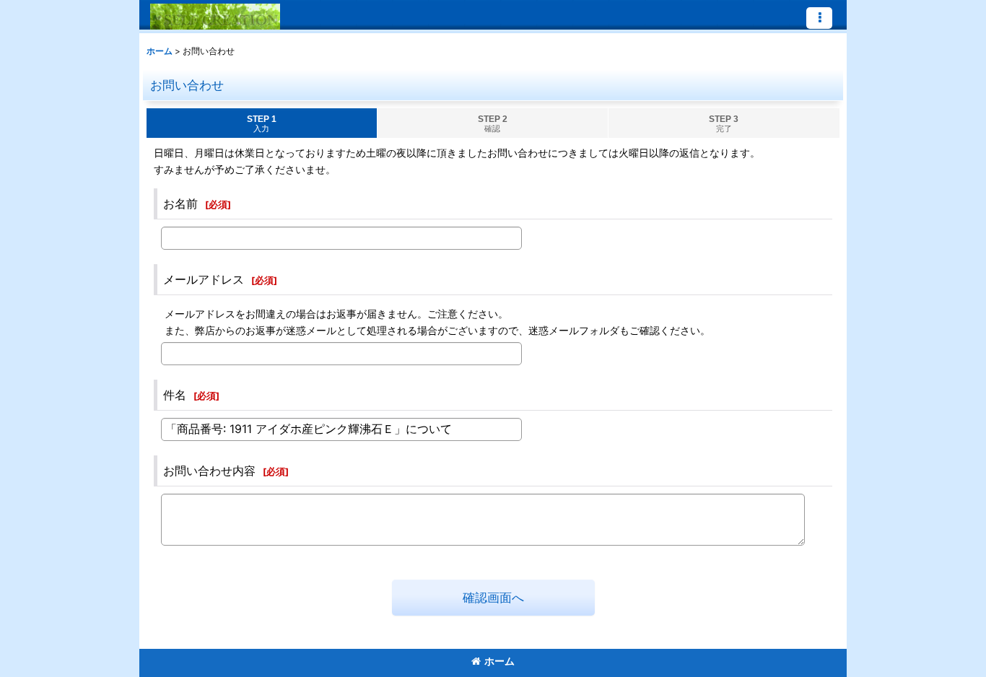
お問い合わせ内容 (209, 470)
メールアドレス (203, 279)
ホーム (499, 661)
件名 (174, 395)
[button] (819, 18)
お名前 (180, 203)
